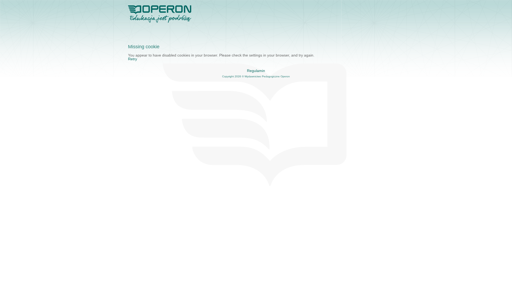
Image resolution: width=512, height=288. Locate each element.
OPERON (160, 14)
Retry (132, 59)
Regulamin (256, 71)
